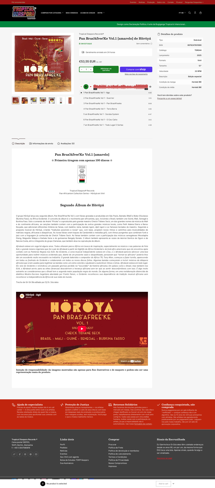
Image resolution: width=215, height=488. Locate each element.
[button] (115, 92)
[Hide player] (173, 483)
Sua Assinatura (66, 463)
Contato (171, 2)
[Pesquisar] (189, 13)
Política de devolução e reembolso (123, 451)
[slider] (120, 86)
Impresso (112, 466)
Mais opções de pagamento (136, 74)
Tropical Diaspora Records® (91, 34)
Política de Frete (115, 447)
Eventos (133, 2)
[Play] (85, 86)
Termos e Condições (117, 457)
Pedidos (63, 447)
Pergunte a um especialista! (169, 98)
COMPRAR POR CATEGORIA (51, 13)
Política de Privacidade (118, 460)
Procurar (112, 444)
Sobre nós (161, 2)
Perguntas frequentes (193, 2)
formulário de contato (143, 424)
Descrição (20, 143)
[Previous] (81, 86)
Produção (151, 2)
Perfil (62, 444)
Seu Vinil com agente (69, 457)
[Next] (90, 86)
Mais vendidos (72, 13)
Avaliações (68, 143)
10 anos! (179, 2)
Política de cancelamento (119, 454)
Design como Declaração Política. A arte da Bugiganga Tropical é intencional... (107, 24)
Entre (100, 13)
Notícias (142, 2)
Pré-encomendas (18, 2)
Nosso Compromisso (117, 463)
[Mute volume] (150, 87)
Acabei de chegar (87, 13)
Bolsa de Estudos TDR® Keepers (74, 460)
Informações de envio (43, 143)
